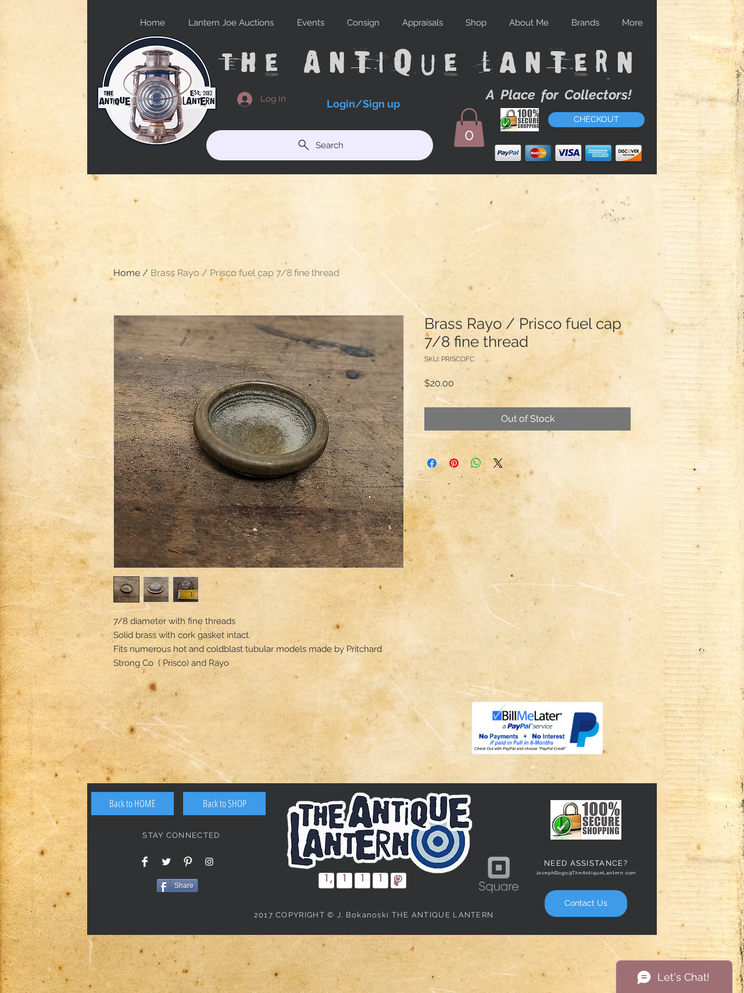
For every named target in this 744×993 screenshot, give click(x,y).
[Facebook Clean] (145, 861)
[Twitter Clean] (166, 861)
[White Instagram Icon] (209, 861)
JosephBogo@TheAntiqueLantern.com (586, 873)
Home (126, 272)
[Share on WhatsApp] (476, 463)
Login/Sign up (363, 104)
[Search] (644, 86)
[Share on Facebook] (432, 463)
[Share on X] (498, 463)
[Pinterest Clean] (188, 861)
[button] (469, 127)
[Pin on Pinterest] (454, 463)
